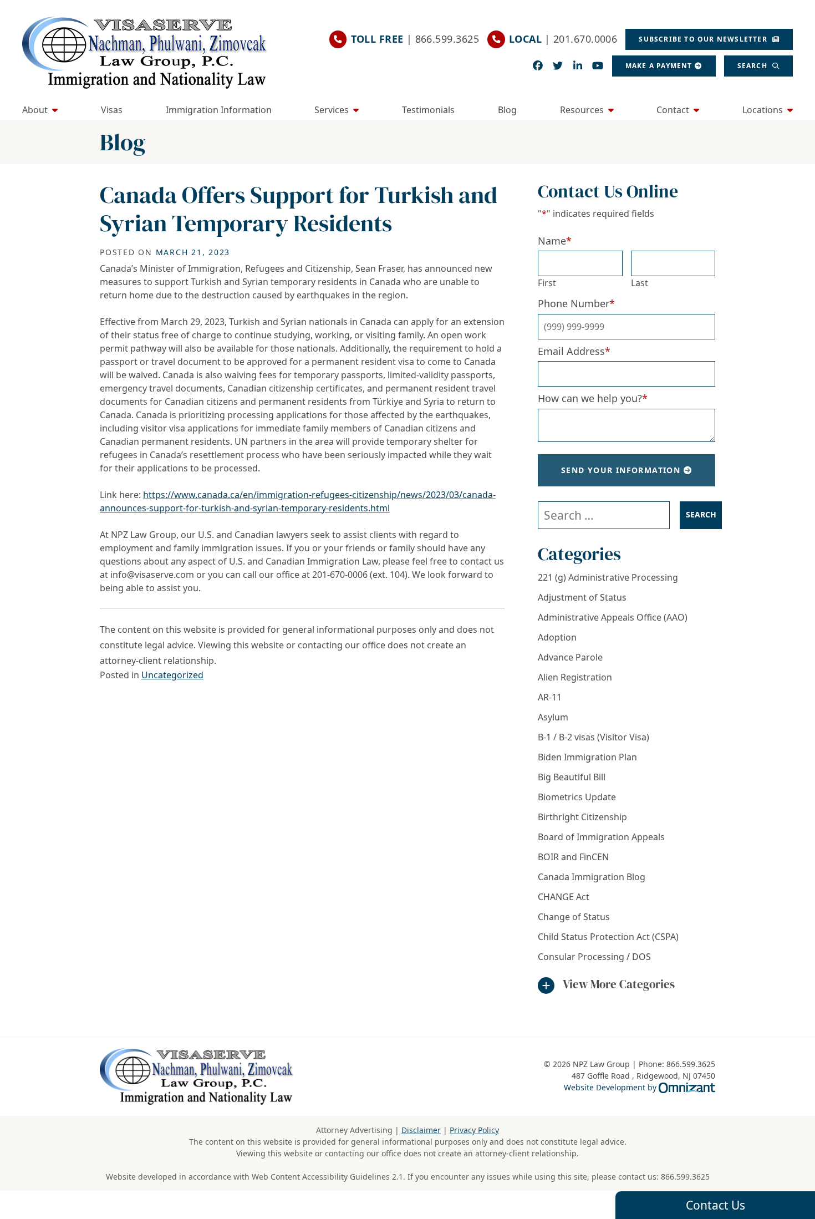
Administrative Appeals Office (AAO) (612, 617)
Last (639, 283)
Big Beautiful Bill (571, 777)
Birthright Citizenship (582, 817)
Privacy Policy (474, 1130)
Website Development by (639, 1087)
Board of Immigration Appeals (601, 837)
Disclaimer (421, 1130)
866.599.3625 (685, 1176)
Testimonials (428, 110)
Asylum (553, 717)
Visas (112, 110)
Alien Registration (575, 677)
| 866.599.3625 (415, 38)
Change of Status (574, 917)
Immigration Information (219, 110)
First (547, 283)
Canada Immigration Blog (591, 877)
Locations (762, 110)
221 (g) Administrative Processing (608, 577)
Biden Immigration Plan (587, 757)
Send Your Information (620, 470)
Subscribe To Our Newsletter (704, 39)
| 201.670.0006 (563, 38)
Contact (672, 110)
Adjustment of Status (582, 597)
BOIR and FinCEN (573, 857)
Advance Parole (570, 657)
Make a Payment (658, 65)
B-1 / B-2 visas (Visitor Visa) (593, 737)
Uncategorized (172, 675)
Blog (507, 110)
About (35, 110)
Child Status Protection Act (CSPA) (608, 937)
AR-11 (550, 697)
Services (331, 110)
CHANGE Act (563, 897)
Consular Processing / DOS (594, 957)
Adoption (557, 637)
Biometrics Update (577, 797)
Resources (582, 110)
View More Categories (619, 984)
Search (753, 65)
